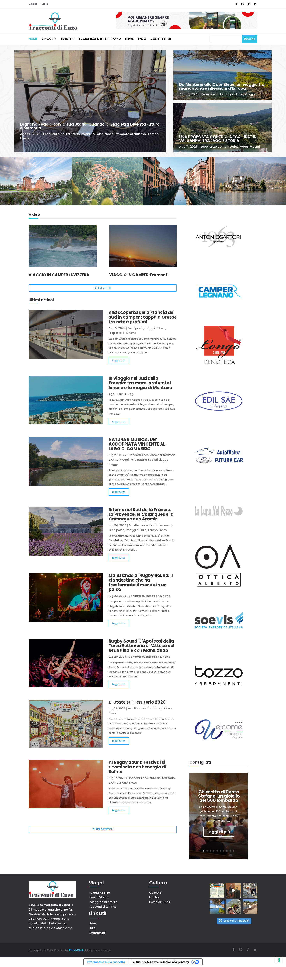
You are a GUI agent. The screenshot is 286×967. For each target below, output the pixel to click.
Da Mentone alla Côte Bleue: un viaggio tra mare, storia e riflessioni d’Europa (222, 86)
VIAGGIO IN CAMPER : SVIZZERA (59, 275)
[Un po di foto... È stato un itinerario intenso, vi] (233, 906)
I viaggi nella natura (132, 459)
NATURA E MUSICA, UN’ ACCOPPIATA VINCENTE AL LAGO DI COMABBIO (137, 444)
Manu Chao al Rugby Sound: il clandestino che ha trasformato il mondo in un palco (141, 582)
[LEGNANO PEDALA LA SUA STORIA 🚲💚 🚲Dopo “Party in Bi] (217, 890)
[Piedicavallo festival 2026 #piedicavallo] (233, 890)
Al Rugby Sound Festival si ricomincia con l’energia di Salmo (137, 767)
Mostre (154, 897)
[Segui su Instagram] (242, 4)
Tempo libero (157, 530)
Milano (98, 134)
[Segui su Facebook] (236, 4)
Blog (130, 394)
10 (233, 851)
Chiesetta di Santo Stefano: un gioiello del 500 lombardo (219, 796)
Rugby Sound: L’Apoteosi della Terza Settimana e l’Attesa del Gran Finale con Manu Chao (141, 645)
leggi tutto (118, 360)
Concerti (134, 455)
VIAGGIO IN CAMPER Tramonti (138, 275)
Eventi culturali (159, 902)
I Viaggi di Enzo (99, 893)
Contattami (160, 39)
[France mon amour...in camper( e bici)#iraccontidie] (217, 906)
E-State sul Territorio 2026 (137, 702)
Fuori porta (210, 94)
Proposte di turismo (130, 134)
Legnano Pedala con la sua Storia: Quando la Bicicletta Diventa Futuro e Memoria (90, 126)
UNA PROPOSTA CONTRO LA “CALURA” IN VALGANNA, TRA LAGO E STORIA (218, 138)
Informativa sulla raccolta (106, 962)
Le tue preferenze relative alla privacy (160, 962)
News (129, 39)
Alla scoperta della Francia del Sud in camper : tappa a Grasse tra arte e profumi (143, 317)
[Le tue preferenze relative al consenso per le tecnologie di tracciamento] (279, 960)
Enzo (142, 39)
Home (33, 39)
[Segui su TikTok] (249, 4)
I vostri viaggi (249, 146)
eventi (86, 134)
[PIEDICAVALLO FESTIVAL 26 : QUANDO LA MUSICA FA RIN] (250, 890)
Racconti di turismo (103, 907)
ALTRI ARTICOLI (102, 829)
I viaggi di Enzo (231, 94)
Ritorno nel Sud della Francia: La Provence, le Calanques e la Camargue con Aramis (141, 514)
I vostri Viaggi (98, 897)
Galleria (33, 4)
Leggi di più (218, 831)
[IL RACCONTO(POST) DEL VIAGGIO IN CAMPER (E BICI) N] (250, 906)
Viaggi (47, 39)
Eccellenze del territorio (100, 39)
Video (45, 4)
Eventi (66, 39)
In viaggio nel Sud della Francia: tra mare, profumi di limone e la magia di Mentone (140, 383)
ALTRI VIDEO (103, 288)
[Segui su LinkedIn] (255, 4)
